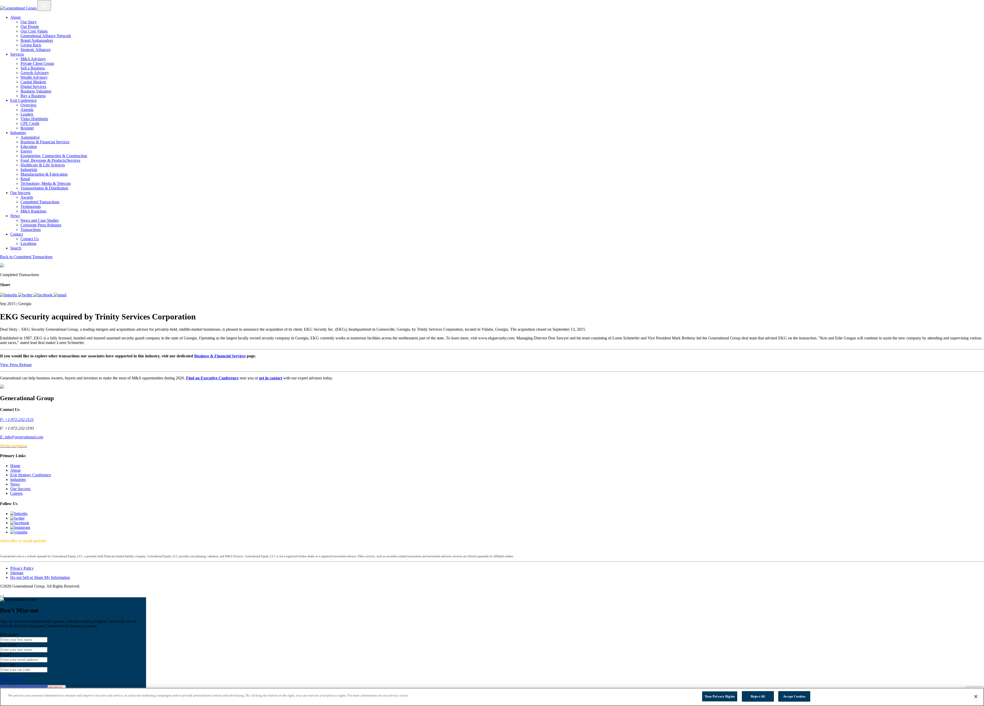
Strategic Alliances (35, 49)
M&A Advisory (33, 59)
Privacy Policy (22, 568)
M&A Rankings (33, 211)
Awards (26, 197)
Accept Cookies (794, 696)
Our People (29, 26)
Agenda (26, 109)
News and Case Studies (39, 220)
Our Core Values (34, 31)
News (15, 216)
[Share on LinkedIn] (9, 295)
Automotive (30, 137)
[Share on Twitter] (26, 295)
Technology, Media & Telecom (45, 183)
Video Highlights (34, 119)
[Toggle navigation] (44, 5)
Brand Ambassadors (36, 40)
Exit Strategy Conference (30, 475)
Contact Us (29, 239)
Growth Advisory (34, 72)
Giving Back (30, 45)
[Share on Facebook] (44, 295)
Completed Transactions (39, 202)
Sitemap (16, 573)
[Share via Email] (60, 295)
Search (15, 248)
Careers (16, 493)
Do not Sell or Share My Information (40, 577)
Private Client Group (37, 63)
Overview (28, 105)
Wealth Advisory (34, 77)
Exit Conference (23, 100)
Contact (16, 234)
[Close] (2, 596)
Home (15, 465)
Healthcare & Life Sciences (42, 165)
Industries (18, 132)
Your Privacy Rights (720, 696)
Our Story (28, 22)
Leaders (26, 114)
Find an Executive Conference (212, 378)
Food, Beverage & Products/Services (50, 160)
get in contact (270, 378)
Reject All (758, 696)
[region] (492, 697)
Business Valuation (35, 91)
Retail (25, 179)
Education (28, 146)
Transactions (30, 229)
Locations (28, 243)
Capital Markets (33, 82)
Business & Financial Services (44, 142)
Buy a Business (33, 96)
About (15, 17)
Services (17, 54)
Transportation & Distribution (44, 188)
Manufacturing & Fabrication (44, 174)
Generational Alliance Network (45, 36)
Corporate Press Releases (40, 225)
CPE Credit (29, 123)
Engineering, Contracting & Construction (53, 156)
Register (27, 128)
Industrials (28, 169)
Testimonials (30, 206)
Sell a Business (32, 68)
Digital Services (33, 86)
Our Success (20, 192)
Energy (26, 151)
